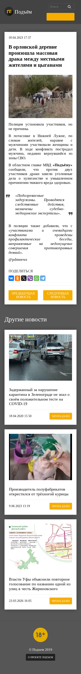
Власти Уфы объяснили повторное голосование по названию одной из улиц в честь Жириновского (39, 584)
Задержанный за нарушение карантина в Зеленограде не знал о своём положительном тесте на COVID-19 (39, 396)
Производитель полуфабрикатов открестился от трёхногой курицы (38, 491)
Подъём (23, 12)
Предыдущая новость (23, 295)
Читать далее (61, 416)
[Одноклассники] (17, 278)
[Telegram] (42, 278)
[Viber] (30, 278)
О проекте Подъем (40, 657)
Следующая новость (58, 295)
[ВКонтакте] (11, 278)
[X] (24, 278)
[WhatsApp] (36, 278)
